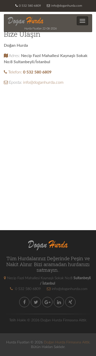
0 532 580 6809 (30, 5)
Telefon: (29, 72)
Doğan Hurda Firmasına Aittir (66, 342)
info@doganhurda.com (66, 5)
